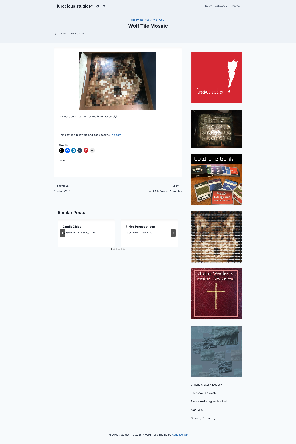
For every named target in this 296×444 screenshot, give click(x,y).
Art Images (137, 20)
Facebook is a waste (204, 393)
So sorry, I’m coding (203, 418)
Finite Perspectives (140, 227)
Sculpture (151, 20)
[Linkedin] (103, 6)
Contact (235, 6)
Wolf (162, 20)
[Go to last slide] (62, 233)
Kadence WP (180, 434)
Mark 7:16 (197, 409)
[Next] (173, 233)
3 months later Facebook (206, 384)
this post (116, 134)
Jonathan (61, 33)
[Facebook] (97, 6)
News (208, 6)
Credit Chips (72, 227)
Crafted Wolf (62, 189)
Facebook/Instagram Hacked (209, 401)
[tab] (111, 249)
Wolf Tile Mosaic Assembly (165, 189)
